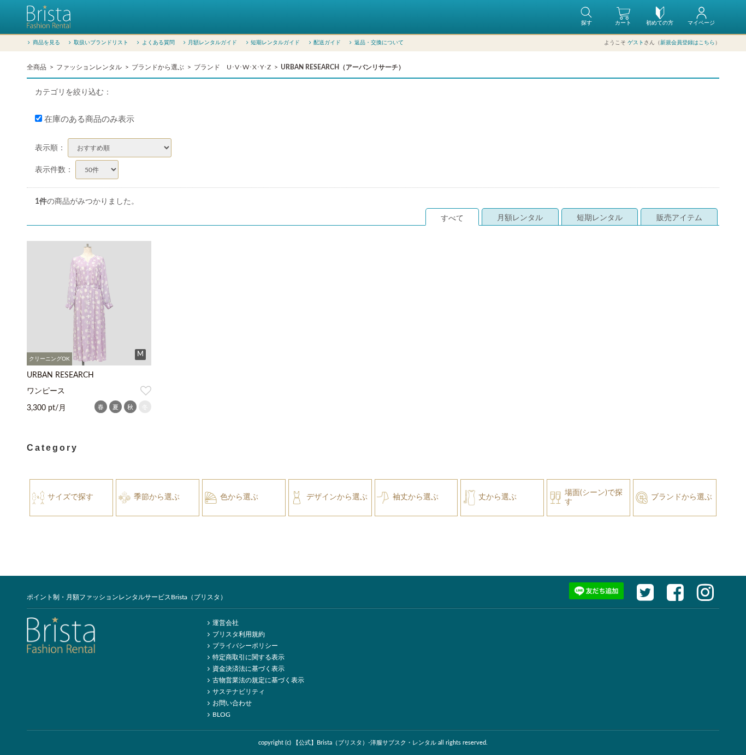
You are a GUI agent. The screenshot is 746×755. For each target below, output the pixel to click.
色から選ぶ (239, 497)
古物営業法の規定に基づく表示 (258, 680)
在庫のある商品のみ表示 (88, 119)
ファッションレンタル (89, 67)
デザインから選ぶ (337, 497)
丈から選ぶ (497, 497)
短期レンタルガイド (275, 42)
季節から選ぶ (157, 497)
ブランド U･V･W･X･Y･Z (232, 67)
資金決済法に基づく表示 (248, 668)
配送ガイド (327, 42)
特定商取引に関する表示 (248, 657)
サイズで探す (70, 497)
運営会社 (225, 623)
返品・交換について (379, 42)
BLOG (221, 714)
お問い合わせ (232, 703)
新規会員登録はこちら (687, 42)
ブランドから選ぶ (158, 67)
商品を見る (46, 42)
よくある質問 (158, 42)
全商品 (36, 67)
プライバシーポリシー (245, 645)
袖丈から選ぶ (416, 497)
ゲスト (635, 42)
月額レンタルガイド (212, 42)
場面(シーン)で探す (594, 497)
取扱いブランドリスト (101, 42)
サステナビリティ (238, 691)
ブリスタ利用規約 (238, 634)
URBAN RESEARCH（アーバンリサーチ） (343, 67)
